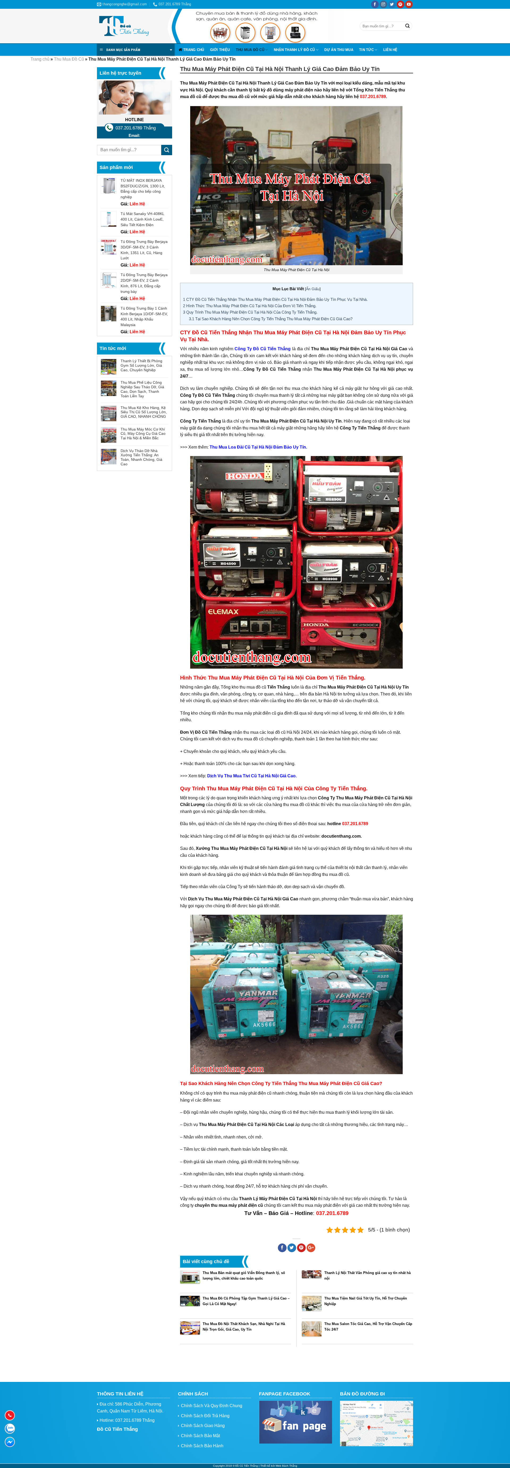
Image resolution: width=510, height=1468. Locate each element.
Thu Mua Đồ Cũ (250, 50)
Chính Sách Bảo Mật (200, 1435)
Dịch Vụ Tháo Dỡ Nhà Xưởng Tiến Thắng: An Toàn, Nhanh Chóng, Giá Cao (141, 457)
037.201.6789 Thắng (136, 127)
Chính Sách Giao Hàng (203, 1425)
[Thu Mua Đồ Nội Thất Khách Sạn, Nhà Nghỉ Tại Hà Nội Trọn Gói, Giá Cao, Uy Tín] (190, 1331)
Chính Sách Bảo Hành (202, 1446)
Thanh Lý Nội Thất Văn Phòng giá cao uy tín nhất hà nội (367, 1275)
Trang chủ (193, 50)
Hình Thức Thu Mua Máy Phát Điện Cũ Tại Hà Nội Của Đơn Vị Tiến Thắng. (249, 305)
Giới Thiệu (220, 50)
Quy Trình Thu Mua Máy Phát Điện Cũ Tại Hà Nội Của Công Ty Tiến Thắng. (250, 312)
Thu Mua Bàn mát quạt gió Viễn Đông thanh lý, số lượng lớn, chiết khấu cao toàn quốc (244, 1275)
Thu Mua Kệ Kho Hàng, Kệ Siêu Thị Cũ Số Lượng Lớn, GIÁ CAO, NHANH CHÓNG (144, 412)
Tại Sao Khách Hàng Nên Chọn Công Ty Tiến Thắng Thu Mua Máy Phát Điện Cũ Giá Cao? (270, 319)
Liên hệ (390, 50)
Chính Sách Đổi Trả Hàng (205, 1416)
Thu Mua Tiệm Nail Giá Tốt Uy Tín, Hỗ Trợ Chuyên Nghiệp (365, 1301)
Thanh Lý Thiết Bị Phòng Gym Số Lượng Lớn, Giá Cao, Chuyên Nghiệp (141, 365)
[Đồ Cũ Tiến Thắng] (123, 26)
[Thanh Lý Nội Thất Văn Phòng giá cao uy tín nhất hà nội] (312, 1280)
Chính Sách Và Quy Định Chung (211, 1405)
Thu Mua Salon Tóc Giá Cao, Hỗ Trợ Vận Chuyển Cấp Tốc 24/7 (368, 1326)
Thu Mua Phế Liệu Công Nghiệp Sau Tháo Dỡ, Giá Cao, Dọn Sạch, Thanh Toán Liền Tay (142, 389)
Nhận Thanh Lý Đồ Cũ (294, 50)
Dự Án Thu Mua (338, 50)
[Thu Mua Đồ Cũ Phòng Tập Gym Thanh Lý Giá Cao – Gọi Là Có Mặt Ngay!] (190, 1306)
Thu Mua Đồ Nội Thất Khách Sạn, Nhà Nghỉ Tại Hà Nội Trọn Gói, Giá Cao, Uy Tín (244, 1326)
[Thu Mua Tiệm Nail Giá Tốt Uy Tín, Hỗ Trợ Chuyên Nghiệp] (312, 1306)
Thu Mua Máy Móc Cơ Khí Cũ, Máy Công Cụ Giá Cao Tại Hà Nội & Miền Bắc (143, 433)
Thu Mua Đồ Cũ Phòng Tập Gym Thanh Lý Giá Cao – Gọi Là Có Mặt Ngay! (246, 1301)
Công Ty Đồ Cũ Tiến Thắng (263, 349)
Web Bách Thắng (286, 1465)
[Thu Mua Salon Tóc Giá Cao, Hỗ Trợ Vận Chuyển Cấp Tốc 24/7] (312, 1331)
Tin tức (366, 50)
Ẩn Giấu (313, 289)
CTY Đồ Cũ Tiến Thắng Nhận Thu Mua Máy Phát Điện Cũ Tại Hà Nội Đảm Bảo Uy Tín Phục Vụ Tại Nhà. (275, 299)
